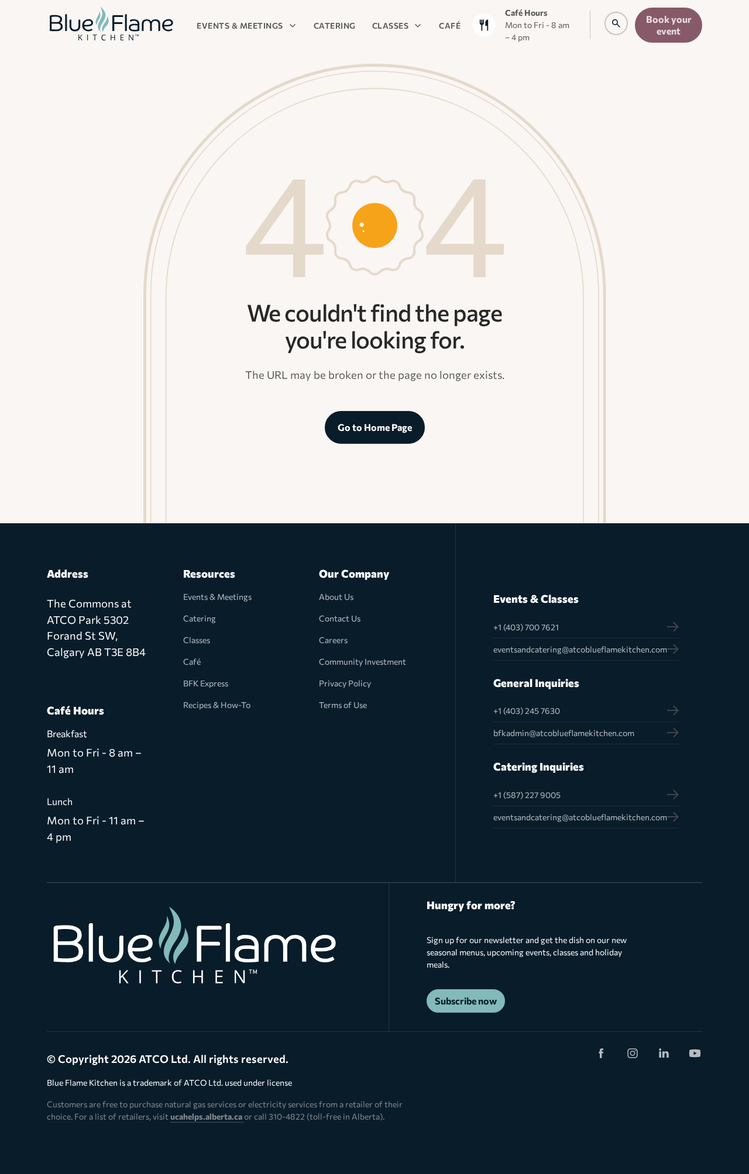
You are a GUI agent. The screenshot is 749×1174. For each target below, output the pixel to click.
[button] (247, 25)
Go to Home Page (375, 427)
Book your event (669, 24)
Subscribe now (466, 1000)
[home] (111, 25)
